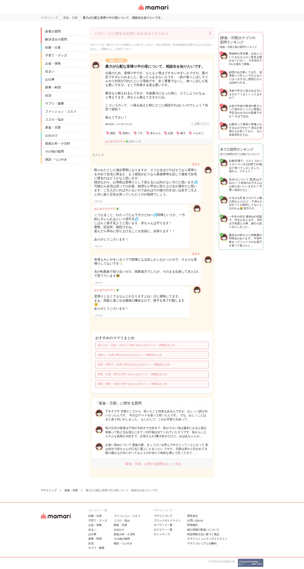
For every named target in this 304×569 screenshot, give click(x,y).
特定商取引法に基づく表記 (203, 534)
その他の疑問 (54, 151)
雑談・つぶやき (56, 159)
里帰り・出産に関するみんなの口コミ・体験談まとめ (130, 354)
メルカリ (198, 133)
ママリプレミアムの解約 (202, 543)
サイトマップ (162, 534)
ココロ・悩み (54, 119)
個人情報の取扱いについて (203, 529)
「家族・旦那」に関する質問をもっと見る (152, 464)
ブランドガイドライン (167, 520)
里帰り (126, 133)
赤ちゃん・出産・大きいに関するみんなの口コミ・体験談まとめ (136, 345)
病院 (112, 133)
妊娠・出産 (53, 47)
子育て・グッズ (56, 55)
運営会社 (192, 515)
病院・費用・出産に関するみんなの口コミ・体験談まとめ (132, 383)
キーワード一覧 (163, 525)
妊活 (48, 95)
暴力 (183, 133)
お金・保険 (53, 63)
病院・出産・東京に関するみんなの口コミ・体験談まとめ (132, 374)
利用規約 (192, 525)
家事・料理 (53, 87)
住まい (50, 71)
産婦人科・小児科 (57, 143)
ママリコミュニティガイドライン (207, 538)
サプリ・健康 (54, 103)
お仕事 (50, 79)
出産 (170, 133)
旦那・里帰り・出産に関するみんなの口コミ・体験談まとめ (134, 364)
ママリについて (163, 515)
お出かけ (51, 135)
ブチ (140, 133)
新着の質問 (53, 31)
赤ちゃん (155, 133)
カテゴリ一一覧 (163, 529)
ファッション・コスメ (60, 111)
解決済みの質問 (56, 39)
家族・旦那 (53, 127)
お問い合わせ (195, 520)
